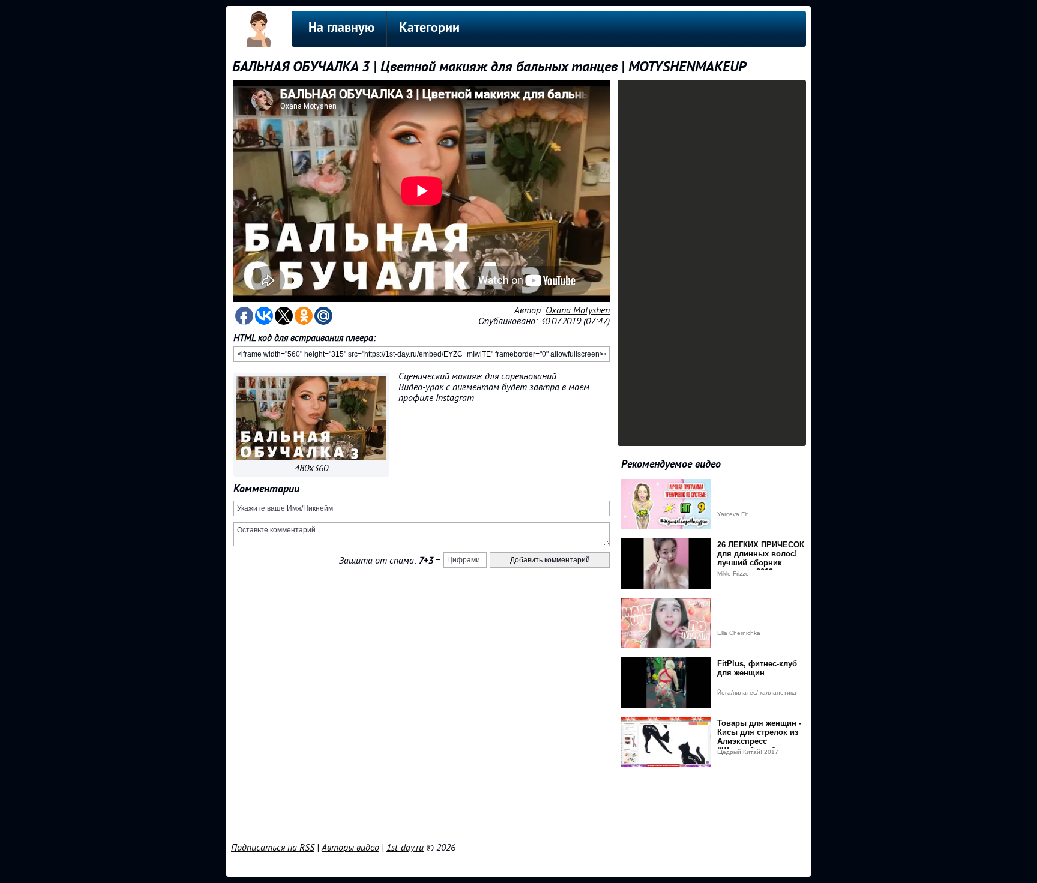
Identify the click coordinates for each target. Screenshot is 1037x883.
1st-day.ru (405, 847)
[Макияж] (311, 457)
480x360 (311, 468)
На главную (341, 28)
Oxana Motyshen (578, 310)
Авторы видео (350, 847)
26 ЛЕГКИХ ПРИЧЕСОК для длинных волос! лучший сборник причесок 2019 (760, 558)
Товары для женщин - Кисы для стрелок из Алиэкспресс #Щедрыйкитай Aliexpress (759, 741)
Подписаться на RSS (272, 847)
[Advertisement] (518, 808)
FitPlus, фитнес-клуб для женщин (757, 668)
